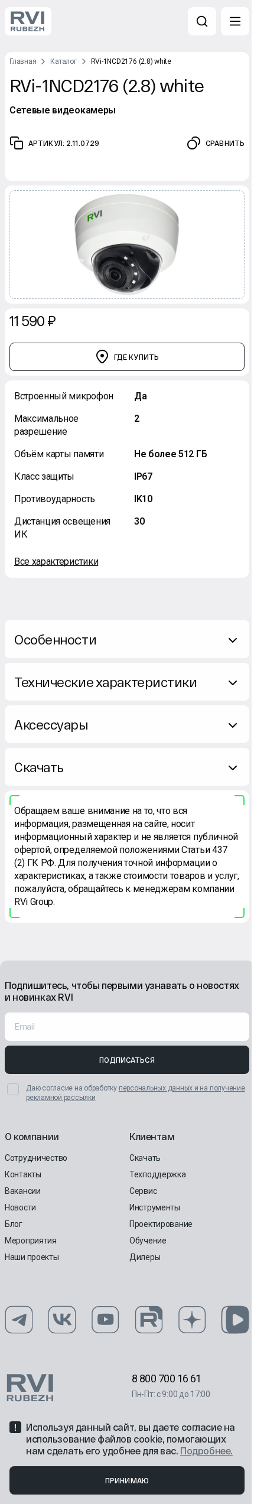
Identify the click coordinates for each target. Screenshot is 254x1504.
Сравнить (225, 143)
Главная (22, 61)
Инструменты (154, 1207)
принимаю (127, 1480)
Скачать (39, 766)
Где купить (136, 357)
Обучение (148, 1240)
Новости (20, 1207)
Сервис (143, 1191)
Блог (13, 1224)
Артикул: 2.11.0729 (63, 143)
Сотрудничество (36, 1158)
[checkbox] (13, 1089)
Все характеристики (56, 561)
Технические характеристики (105, 681)
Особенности (55, 639)
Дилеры (144, 1257)
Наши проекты (32, 1257)
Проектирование (161, 1224)
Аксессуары (51, 724)
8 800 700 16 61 (166, 1378)
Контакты (23, 1174)
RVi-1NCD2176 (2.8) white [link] (131, 61)
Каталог (63, 61)
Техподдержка (157, 1174)
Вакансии (23, 1191)
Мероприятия (31, 1240)
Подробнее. (206, 1450)
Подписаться (126, 1060)
